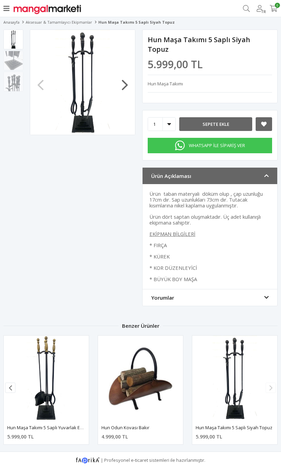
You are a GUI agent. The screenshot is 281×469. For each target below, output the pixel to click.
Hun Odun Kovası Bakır (125, 427)
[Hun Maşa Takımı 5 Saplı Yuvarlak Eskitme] (46, 378)
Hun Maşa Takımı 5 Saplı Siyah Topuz (234, 427)
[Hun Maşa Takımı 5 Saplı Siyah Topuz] (234, 378)
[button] (125, 81)
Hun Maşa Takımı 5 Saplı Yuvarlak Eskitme (50, 427)
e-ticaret (139, 460)
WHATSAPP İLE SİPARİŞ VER (217, 145)
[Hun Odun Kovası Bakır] (140, 378)
